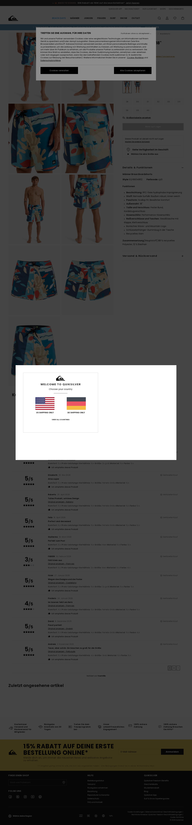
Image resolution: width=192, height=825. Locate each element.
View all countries (60, 419)
